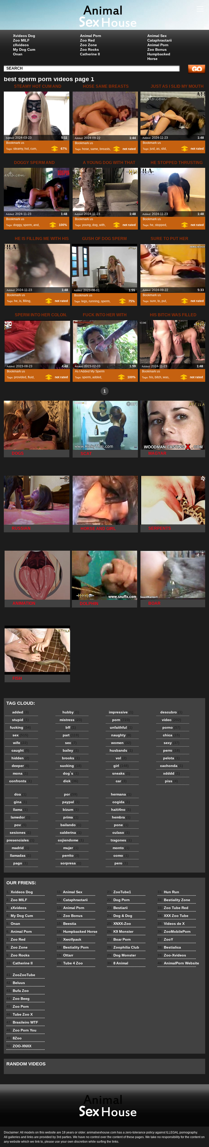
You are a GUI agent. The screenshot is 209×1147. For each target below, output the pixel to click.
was (165, 377)
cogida (121, 802)
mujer (71, 848)
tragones (121, 840)
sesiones (20, 832)
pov (20, 825)
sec (71, 743)
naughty (121, 735)
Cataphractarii (159, 40)
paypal (71, 802)
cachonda (171, 766)
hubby (70, 712)
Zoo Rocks (89, 49)
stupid (20, 720)
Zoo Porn (17, 1006)
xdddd (171, 773)
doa (20, 794)
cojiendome (71, 840)
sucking (71, 766)
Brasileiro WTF (22, 1022)
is (20, 301)
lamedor (20, 817)
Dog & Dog (119, 916)
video (171, 720)
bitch (158, 377)
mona (20, 773)
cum (33, 148)
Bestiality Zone (174, 900)
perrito (70, 855)
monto (121, 848)
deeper (20, 766)
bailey (71, 750)
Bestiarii (117, 908)
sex (20, 735)
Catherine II (90, 54)
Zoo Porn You (21, 1030)
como (121, 855)
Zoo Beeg (18, 999)
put (164, 301)
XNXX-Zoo (119, 924)
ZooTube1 (119, 892)
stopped (160, 225)
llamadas (20, 855)
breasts (105, 149)
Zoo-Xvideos (172, 955)
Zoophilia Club (123, 947)
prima (71, 817)
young (86, 225)
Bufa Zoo (17, 991)
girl (121, 766)
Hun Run (168, 892)
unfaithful (121, 727)
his (151, 377)
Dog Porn (118, 900)
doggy (17, 225)
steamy (18, 148)
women (121, 743)
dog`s (71, 773)
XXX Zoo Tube (173, 916)
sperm (27, 225)
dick (70, 781)
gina (20, 802)
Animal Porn (90, 36)
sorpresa (70, 863)
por (70, 794)
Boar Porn (119, 939)
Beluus (15, 983)
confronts (20, 781)
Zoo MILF (21, 40)
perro (171, 750)
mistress (71, 720)
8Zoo (14, 1038)
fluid (31, 377)
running (94, 301)
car (121, 781)
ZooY (165, 939)
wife (20, 743)
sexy (171, 743)
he (151, 225)
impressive (121, 712)
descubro (171, 712)
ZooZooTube (20, 975)
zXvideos (21, 45)
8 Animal (117, 963)
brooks (71, 758)
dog (95, 225)
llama (20, 810)
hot (26, 148)
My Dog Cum (24, 49)
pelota (171, 758)
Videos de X (171, 924)
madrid (20, 848)
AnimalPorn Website (178, 963)
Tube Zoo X (19, 1014)
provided (20, 377)
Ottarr (65, 955)
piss (171, 781)
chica (171, 735)
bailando (70, 825)
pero (121, 863)
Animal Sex (157, 36)
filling (26, 301)
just (152, 148)
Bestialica (169, 947)
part (71, 735)
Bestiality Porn (73, 947)
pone (121, 825)
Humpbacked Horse (158, 56)
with (102, 225)
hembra (121, 817)
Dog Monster (121, 955)
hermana (121, 794)
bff (71, 727)
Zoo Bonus (157, 49)
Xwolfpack (69, 939)
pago (20, 863)
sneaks (121, 773)
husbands (121, 750)
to (159, 301)
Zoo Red (87, 40)
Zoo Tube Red (173, 908)
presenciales (20, 840)
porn (121, 720)
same (94, 149)
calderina (71, 832)
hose (85, 149)
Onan (17, 54)
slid (163, 148)
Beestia (66, 924)
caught (20, 750)
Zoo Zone (88, 45)
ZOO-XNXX (18, 1046)
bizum (71, 810)
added (96, 377)
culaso (121, 832)
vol (121, 758)
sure (153, 301)
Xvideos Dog (24, 36)
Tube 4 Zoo (70, 963)
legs (84, 301)
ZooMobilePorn (174, 931)
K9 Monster (120, 931)
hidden (20, 758)
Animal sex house (104, 16)
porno (171, 727)
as (158, 148)
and (36, 225)
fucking (20, 727)
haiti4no (121, 810)
